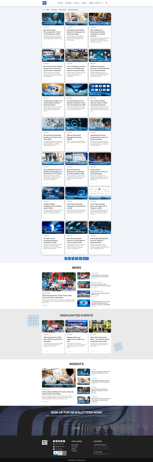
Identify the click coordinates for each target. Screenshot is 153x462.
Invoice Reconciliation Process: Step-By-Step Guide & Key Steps (58, 393)
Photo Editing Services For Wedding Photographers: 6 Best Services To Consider (53, 172)
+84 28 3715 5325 (59, 444)
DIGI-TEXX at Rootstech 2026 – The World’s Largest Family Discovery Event (99, 339)
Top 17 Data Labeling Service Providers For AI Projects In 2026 (98, 206)
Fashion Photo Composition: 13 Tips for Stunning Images (98, 172)
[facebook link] (64, 441)
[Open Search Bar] (103, 3)
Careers (91, 3)
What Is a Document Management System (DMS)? (74, 137)
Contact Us (98, 3)
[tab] (43, 9)
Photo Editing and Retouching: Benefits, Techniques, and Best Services (99, 390)
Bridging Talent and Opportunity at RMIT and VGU (75, 339)
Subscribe (76, 428)
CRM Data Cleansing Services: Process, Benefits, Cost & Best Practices (99, 68)
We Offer (60, 3)
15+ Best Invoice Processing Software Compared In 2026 (51, 240)
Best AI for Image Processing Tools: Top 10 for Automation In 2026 (52, 32)
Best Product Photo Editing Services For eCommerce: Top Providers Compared (53, 68)
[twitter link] (56, 441)
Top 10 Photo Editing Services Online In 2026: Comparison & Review (98, 103)
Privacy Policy (75, 444)
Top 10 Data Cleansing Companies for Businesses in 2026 (76, 206)
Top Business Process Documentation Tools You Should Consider (99, 137)
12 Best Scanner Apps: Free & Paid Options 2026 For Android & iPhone (53, 103)
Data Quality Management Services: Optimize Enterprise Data (99, 240)
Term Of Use (75, 446)
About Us (76, 3)
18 (80, 258)
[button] (64, 3)
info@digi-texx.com (59, 446)
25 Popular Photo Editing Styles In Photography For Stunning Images (76, 32)
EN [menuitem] (106, 3)
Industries (68, 3)
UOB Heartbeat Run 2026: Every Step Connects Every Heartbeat (57, 296)
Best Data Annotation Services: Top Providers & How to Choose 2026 (76, 240)
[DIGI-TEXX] (45, 2)
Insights (84, 3)
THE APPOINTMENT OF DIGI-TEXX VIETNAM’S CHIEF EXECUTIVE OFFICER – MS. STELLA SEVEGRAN (100, 303)
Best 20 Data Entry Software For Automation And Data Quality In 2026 (75, 172)
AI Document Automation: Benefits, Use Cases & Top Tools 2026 (53, 137)
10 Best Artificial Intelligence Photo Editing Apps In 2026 (52, 206)
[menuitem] (107, 3)
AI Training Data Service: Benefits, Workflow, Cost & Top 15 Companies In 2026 (76, 103)
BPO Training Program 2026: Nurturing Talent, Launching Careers (101, 285)
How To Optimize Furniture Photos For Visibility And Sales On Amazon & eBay (76, 68)
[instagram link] (54, 441)
